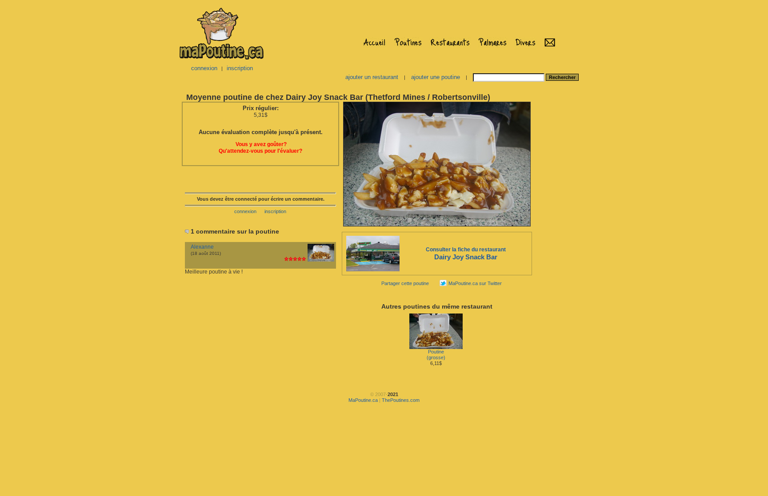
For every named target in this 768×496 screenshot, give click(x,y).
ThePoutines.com (401, 400)
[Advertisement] (561, 233)
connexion (204, 68)
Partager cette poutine (405, 283)
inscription (240, 68)
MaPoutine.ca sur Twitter (475, 283)
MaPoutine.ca (363, 400)
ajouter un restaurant (371, 77)
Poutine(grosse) (436, 354)
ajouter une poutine (435, 77)
